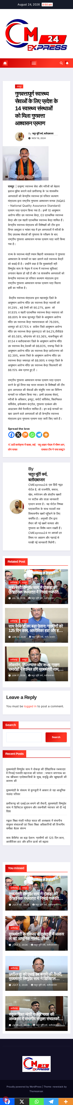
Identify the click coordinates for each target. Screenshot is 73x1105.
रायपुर (19, 86)
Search (10, 725)
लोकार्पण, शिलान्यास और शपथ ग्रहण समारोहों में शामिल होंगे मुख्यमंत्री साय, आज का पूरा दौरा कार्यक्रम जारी (34, 669)
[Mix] (25, 435)
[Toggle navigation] (34, 63)
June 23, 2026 (21, 1025)
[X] (18, 435)
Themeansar (36, 1091)
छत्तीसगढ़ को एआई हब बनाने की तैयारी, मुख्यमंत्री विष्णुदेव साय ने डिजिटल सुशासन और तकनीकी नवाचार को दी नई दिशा (36, 807)
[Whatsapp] (32, 435)
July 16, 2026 (21, 904)
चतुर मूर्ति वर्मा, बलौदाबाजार (43, 133)
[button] (61, 63)
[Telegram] (39, 435)
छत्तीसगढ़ (13, 582)
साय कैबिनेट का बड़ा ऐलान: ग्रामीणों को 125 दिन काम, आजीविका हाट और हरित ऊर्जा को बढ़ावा (36, 630)
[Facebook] (11, 435)
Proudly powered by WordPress (24, 1086)
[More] (46, 435)
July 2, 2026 (20, 944)
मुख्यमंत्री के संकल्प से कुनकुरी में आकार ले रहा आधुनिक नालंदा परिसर (36, 936)
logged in (30, 706)
